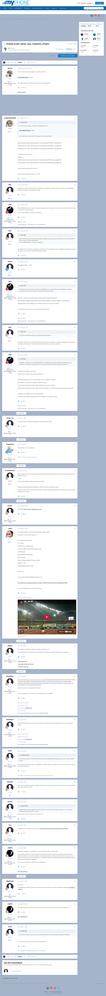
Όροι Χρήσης (63, 8)
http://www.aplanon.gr (22, 871)
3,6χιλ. (10, 131)
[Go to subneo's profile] (9, 651)
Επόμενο (19, 62)
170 (10, 542)
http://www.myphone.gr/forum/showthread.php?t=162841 (54, 828)
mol (10, 825)
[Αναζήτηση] (102, 8)
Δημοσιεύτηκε (25, 68)
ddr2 (9, 204)
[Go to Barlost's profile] (94, 39)
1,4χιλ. (10, 81)
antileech (10, 782)
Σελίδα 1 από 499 (31, 62)
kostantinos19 (10, 470)
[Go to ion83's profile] (9, 756)
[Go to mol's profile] (9, 830)
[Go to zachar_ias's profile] (9, 423)
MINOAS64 (10, 881)
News (5, 8)
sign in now (36, 964)
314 (10, 659)
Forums (10, 8)
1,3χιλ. (10, 764)
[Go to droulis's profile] (9, 511)
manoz (10, 261)
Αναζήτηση (27, 8)
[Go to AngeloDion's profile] (9, 449)
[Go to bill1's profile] (9, 190)
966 (10, 198)
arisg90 (86, 38)
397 (10, 940)
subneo (9, 646)
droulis (10, 506)
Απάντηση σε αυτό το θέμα (67, 55)
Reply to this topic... (17, 971)
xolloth (10, 848)
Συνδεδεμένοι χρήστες (37, 8)
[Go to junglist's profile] (94, 34)
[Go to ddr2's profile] (9, 210)
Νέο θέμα (53, 55)
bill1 (10, 185)
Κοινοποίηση (60, 49)
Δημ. (23, 118)
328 (10, 484)
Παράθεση (23, 87)
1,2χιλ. (10, 861)
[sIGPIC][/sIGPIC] (22, 92)
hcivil (10, 926)
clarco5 (10, 68)
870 (10, 275)
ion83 (10, 751)
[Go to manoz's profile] (9, 267)
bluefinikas (10, 676)
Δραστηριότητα (18, 8)
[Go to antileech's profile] (9, 787)
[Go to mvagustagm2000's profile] (9, 123)
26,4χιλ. (10, 218)
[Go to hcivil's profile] (9, 932)
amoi (21, 265)
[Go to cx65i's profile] (9, 534)
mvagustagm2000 (10, 118)
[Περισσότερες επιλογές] (74, 68)
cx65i (10, 528)
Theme (46, 991)
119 (10, 690)
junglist (98, 33)
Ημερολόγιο (54, 8)
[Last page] (24, 62)
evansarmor (87, 33)
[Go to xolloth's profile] (9, 853)
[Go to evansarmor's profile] (82, 34)
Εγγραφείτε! (99, 3)
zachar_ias (10, 418)
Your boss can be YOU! (23, 666)
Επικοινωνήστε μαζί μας (56, 991)
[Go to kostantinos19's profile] (9, 476)
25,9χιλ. (10, 838)
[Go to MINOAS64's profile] (9, 886)
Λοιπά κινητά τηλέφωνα (23, 49)
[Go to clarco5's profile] (5, 49)
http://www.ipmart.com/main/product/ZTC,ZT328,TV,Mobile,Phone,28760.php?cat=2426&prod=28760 (43, 582)
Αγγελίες (47, 8)
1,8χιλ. (10, 457)
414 (10, 431)
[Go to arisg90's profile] (82, 39)
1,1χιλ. (10, 519)
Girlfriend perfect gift (22, 661)
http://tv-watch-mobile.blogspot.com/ (33, 509)
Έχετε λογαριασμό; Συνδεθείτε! (85, 3)
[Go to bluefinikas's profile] (9, 681)
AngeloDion (10, 444)
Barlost (98, 38)
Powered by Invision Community (53, 993)
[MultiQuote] (19, 88)
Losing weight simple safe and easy (26, 664)
